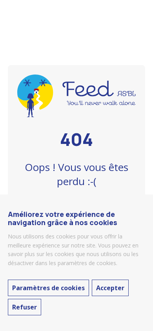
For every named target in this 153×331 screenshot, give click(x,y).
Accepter (110, 288)
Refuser (24, 307)
